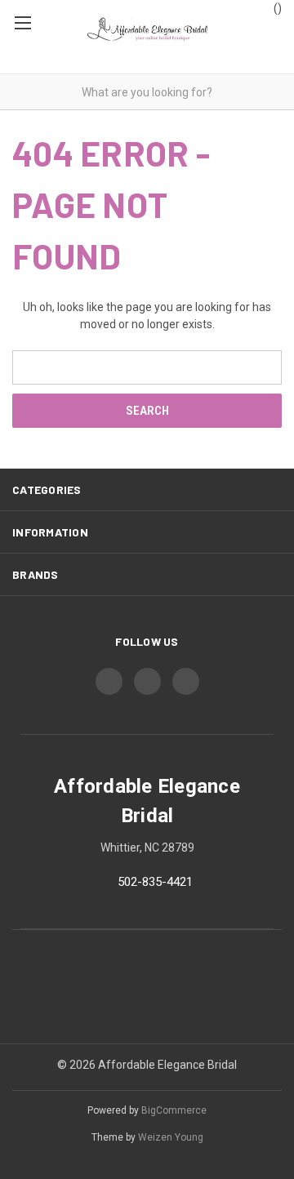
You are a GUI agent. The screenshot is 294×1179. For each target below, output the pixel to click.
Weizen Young (170, 1137)
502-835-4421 (155, 881)
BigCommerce (174, 1110)
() (276, 8)
